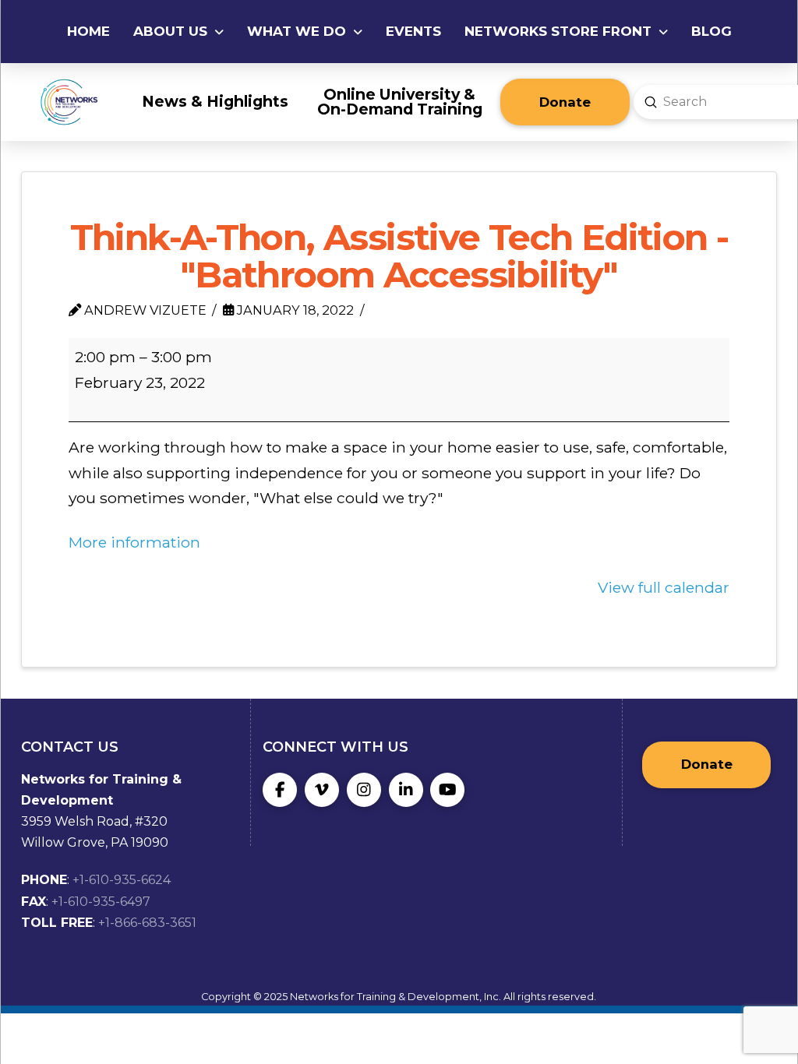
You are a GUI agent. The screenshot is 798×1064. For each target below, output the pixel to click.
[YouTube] (447, 790)
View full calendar (663, 587)
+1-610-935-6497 (100, 901)
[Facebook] (280, 790)
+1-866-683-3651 (147, 922)
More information (134, 542)
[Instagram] (364, 790)
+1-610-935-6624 (121, 879)
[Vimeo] (322, 790)
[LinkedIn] (406, 790)
